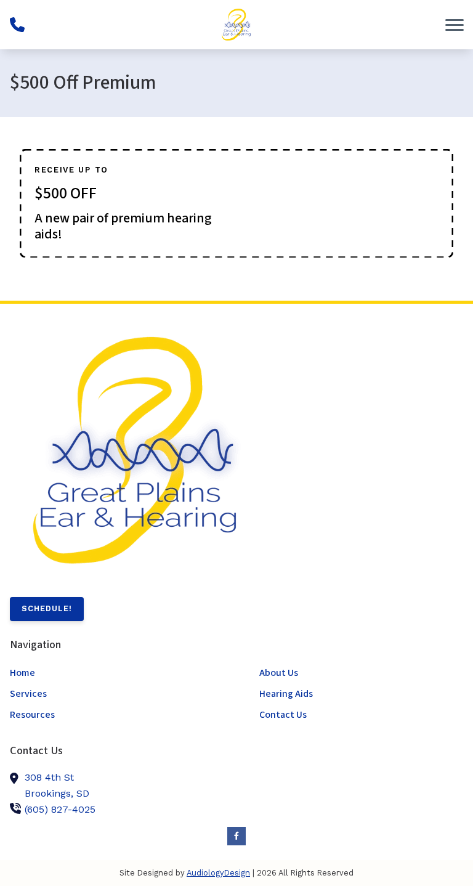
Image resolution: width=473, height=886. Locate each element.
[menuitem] (112, 673)
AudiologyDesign (218, 872)
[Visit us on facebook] (236, 836)
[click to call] (17, 24)
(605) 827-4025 (60, 809)
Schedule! (47, 608)
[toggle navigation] (454, 24)
